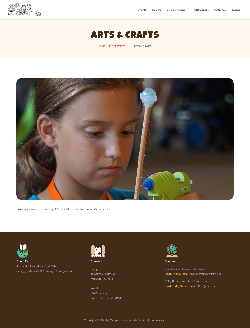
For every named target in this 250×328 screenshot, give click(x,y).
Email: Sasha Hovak (176, 273)
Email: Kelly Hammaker (179, 286)
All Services (117, 46)
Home (101, 46)
